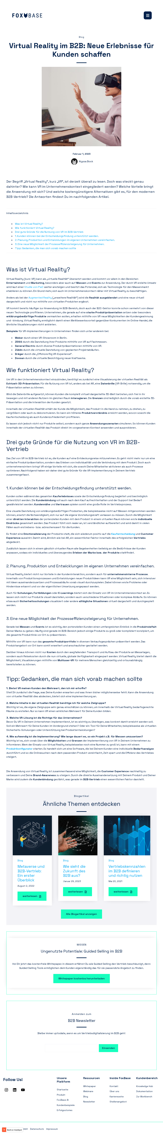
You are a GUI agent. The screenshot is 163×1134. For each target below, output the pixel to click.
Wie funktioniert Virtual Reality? (34, 228)
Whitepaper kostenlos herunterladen (81, 978)
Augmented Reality (40, 297)
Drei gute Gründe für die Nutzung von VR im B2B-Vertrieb (49, 232)
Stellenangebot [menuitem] (118, 1101)
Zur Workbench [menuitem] (144, 1096)
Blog (81, 37)
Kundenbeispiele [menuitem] (66, 1105)
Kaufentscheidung (123, 534)
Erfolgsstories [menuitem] (64, 1110)
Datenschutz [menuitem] (37, 1128)
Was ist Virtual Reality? (29, 223)
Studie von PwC (33, 287)
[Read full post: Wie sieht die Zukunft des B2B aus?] (77, 835)
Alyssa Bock (86, 161)
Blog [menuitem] (85, 1096)
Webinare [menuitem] (88, 1091)
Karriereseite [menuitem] (117, 1096)
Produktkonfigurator (19, 748)
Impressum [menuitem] (52, 1128)
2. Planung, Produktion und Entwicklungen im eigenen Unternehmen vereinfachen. (65, 240)
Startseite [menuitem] (62, 1089)
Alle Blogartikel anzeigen (81, 914)
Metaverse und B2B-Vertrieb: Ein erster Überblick (31, 873)
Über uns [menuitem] (114, 1091)
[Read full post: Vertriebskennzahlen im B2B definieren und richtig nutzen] (127, 835)
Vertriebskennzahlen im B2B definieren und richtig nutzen (127, 871)
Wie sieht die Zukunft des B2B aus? (74, 871)
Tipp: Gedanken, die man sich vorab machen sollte (45, 248)
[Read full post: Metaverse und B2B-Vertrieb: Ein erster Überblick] (32, 835)
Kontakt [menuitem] (114, 1086)
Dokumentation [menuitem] (144, 1091)
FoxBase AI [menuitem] (63, 1099)
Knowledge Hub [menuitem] (144, 1086)
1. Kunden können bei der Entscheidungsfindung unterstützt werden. (57, 236)
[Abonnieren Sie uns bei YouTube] (23, 1090)
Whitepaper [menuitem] (89, 1086)
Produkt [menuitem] (61, 1094)
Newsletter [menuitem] (89, 1101)
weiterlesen (30, 896)
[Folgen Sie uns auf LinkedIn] (14, 1090)
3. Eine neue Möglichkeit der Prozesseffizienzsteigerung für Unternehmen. (60, 244)
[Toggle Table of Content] (9, 219)
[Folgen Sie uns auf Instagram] (6, 1090)
